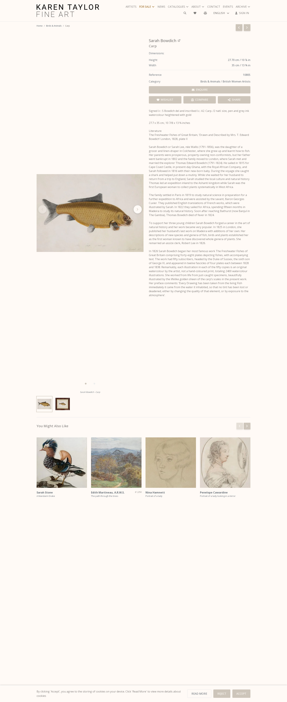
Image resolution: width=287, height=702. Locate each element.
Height (153, 60)
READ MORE (199, 693)
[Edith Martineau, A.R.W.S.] (116, 462)
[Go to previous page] (239, 27)
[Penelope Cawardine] (225, 462)
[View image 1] (44, 404)
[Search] (185, 13)
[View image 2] (62, 404)
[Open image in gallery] (90, 213)
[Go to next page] (247, 27)
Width (152, 65)
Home (40, 25)
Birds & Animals (54, 25)
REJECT (221, 693)
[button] (85, 383)
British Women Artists (236, 81)
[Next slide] (137, 209)
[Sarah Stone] (62, 462)
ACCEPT (241, 693)
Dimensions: (156, 53)
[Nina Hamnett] (171, 462)
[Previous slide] (239, 426)
